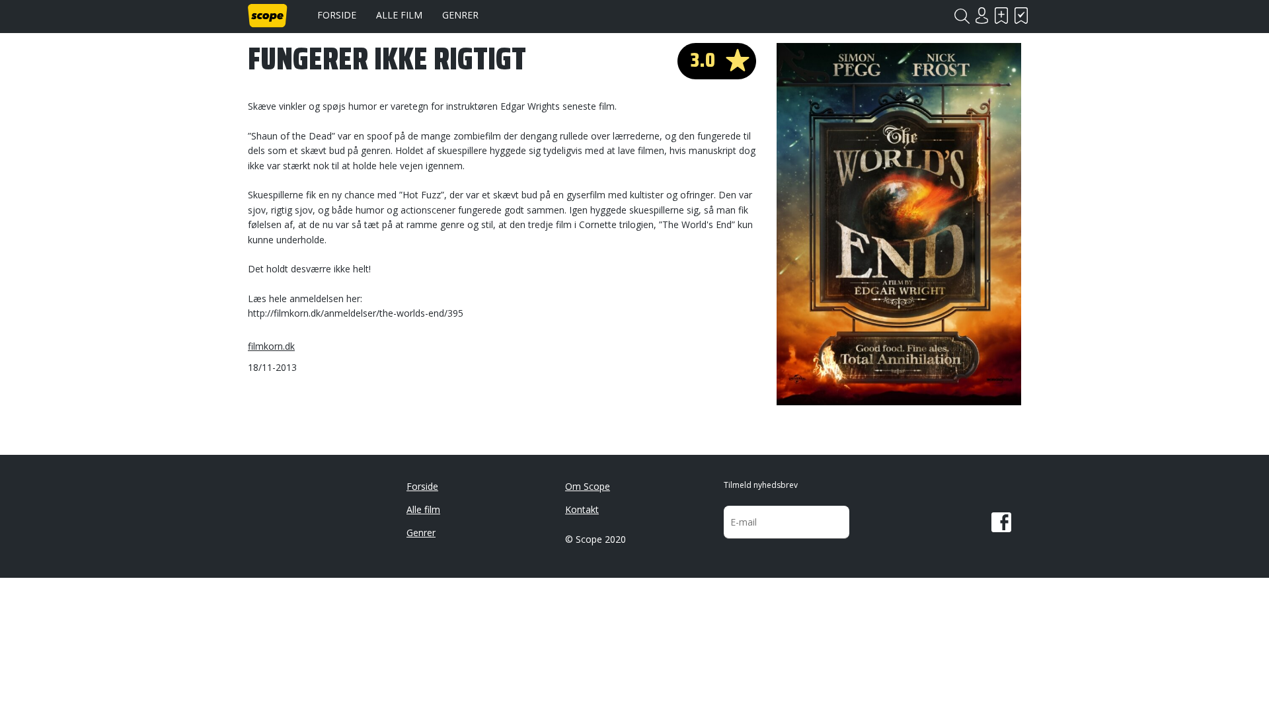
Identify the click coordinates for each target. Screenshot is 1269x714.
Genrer (460, 15)
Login (981, 15)
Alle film (399, 15)
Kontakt (582, 509)
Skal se (1001, 15)
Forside (336, 15)
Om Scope (587, 486)
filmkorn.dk (271, 346)
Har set (1021, 15)
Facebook (1001, 522)
